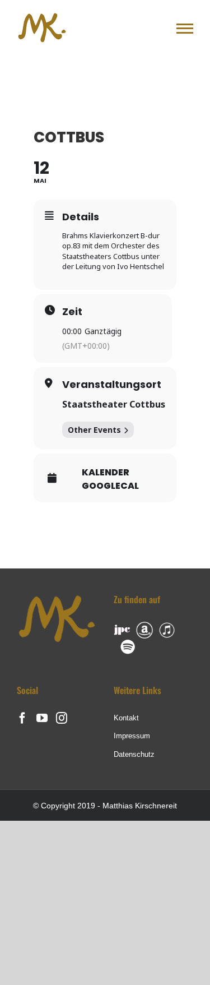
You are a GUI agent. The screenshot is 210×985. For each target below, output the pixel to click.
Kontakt (126, 718)
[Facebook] (22, 718)
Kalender (105, 473)
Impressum (132, 736)
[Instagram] (61, 718)
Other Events (94, 429)
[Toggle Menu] (185, 29)
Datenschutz (134, 754)
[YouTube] (42, 718)
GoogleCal (110, 486)
